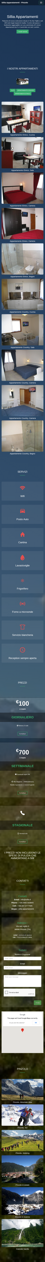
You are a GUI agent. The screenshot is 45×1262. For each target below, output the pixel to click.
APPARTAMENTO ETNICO (22, 93)
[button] (22, 1030)
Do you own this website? (17, 1023)
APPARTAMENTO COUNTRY (25, 90)
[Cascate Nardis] (22, 1233)
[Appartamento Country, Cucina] (22, 294)
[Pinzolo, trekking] (22, 1140)
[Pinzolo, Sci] (22, 1115)
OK (36, 1023)
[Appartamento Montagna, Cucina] (22, 1089)
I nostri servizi (22, 31)
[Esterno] (22, 82)
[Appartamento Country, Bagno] (22, 436)
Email (22, 964)
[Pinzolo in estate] (22, 1169)
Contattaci (22, 734)
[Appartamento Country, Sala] (22, 329)
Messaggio (22, 973)
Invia (38, 1003)
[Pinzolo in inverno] (22, 1201)
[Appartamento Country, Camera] (22, 365)
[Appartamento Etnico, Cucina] (22, 117)
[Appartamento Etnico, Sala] (22, 152)
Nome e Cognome (22, 955)
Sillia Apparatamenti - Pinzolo (15, 3)
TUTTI (12, 90)
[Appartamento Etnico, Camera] (22, 188)
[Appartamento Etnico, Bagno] (22, 259)
